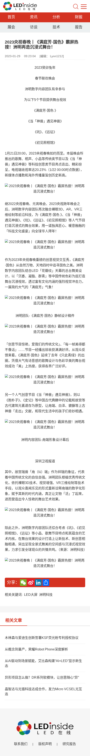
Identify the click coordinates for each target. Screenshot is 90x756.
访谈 (33, 27)
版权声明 (45, 744)
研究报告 (69, 744)
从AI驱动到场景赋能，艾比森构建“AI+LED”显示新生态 (43, 663)
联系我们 (20, 744)
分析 (56, 17)
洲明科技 (46, 594)
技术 (56, 27)
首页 (11, 17)
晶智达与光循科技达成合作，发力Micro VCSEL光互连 (43, 691)
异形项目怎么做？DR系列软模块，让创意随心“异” (42, 677)
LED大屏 (30, 594)
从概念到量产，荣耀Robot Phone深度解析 (36, 649)
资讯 (33, 17)
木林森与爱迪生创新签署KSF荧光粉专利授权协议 (41, 638)
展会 (11, 27)
